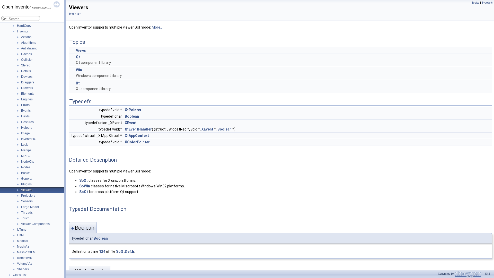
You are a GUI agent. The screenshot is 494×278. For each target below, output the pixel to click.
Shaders (23, 269)
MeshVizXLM (26, 252)
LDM (20, 235)
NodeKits (27, 161)
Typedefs (487, 2)
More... (157, 27)
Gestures (27, 122)
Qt (78, 57)
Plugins (26, 184)
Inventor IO (28, 139)
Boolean (132, 116)
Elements (27, 93)
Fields (25, 116)
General (26, 178)
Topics (475, 2)
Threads (27, 212)
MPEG (25, 156)
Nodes (25, 167)
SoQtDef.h (125, 251)
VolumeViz (24, 263)
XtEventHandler (138, 129)
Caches (26, 54)
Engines (27, 99)
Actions (26, 37)
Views (81, 50)
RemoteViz (24, 258)
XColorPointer (137, 142)
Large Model (30, 207)
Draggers (27, 82)
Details (26, 71)
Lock (24, 144)
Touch (25, 218)
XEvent (131, 123)
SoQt (83, 192)
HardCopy (24, 26)
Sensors (27, 201)
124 (102, 251)
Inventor (22, 31)
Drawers (27, 88)
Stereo (25, 65)
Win (79, 70)
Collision (27, 60)
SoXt (83, 180)
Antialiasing (29, 48)
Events (26, 110)
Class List (20, 275)
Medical (22, 241)
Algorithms (28, 43)
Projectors (28, 195)
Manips (26, 150)
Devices (26, 77)
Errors (25, 105)
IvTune (22, 229)
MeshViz (23, 246)
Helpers (26, 127)
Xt (78, 83)
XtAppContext (137, 136)
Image (25, 133)
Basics (25, 173)
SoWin (84, 186)
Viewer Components (35, 224)
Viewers (26, 190)
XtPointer (133, 110)
